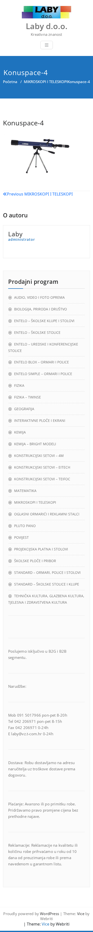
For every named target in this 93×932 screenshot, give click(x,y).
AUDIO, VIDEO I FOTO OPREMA (39, 297)
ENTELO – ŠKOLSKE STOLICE (37, 332)
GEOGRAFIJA (24, 408)
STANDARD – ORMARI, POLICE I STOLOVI (47, 572)
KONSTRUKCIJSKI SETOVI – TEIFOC (42, 479)
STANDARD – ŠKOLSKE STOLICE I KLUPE (46, 584)
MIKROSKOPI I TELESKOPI (45, 81)
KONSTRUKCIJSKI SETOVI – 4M (39, 455)
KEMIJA (20, 432)
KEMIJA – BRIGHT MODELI (35, 443)
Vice (80, 913)
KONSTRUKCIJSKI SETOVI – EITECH (42, 467)
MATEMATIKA (25, 490)
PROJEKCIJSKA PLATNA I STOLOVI (41, 549)
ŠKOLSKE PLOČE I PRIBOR (35, 560)
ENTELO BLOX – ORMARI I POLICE (41, 362)
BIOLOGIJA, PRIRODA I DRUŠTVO (40, 309)
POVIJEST (21, 537)
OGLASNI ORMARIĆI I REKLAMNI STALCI (46, 514)
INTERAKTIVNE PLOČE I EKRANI (39, 420)
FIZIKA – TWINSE (27, 397)
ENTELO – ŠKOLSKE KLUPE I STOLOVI (44, 320)
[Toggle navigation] (46, 45)
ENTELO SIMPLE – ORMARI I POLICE (43, 373)
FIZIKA (19, 385)
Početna (10, 81)
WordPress (49, 913)
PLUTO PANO (25, 525)
